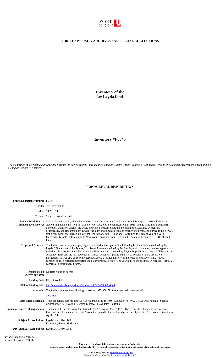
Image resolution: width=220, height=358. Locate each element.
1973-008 (51, 295)
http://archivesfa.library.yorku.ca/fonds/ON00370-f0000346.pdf (80, 285)
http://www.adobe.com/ (125, 355)
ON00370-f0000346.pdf (121, 352)
